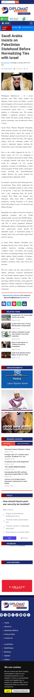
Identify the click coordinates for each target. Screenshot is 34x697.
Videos (7, 659)
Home (7, 23)
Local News (8, 644)
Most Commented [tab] (23, 443)
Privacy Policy (9, 634)
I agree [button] (8, 691)
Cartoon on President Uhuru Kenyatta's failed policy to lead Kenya (16, 481)
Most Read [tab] (7, 443)
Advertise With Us (11, 630)
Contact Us (8, 638)
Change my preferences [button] (20, 691)
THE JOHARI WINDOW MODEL (15, 467)
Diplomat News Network (11, 295)
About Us (26, 297)
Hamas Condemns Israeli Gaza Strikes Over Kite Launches (21, 334)
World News (8, 648)
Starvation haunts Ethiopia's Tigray (17, 449)
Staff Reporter (7, 62)
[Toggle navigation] (31, 23)
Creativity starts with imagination (17, 462)
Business (7, 652)
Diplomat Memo (8, 68)
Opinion (7, 656)
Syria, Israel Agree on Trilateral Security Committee (20, 344)
